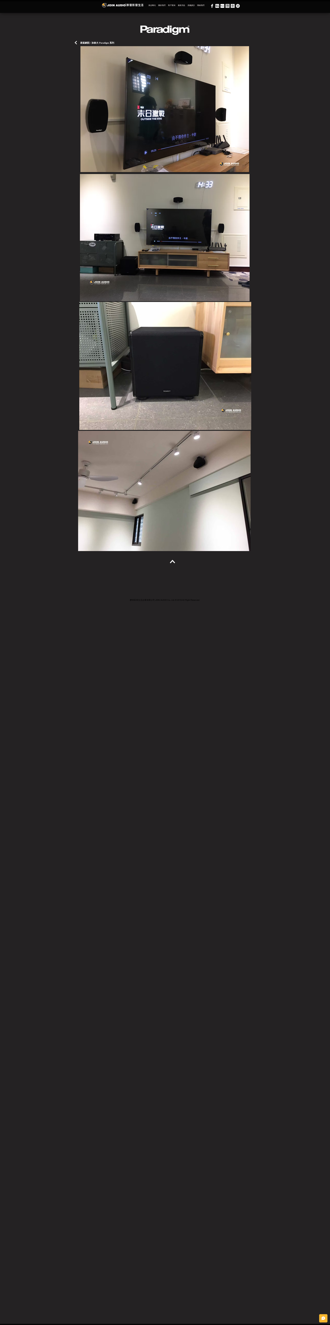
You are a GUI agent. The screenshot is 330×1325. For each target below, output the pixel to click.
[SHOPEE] (233, 6)
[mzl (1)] (217, 6)
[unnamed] (227, 6)
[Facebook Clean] (212, 6)
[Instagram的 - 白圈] (238, 6)
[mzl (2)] (222, 6)
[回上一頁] (75, 42)
